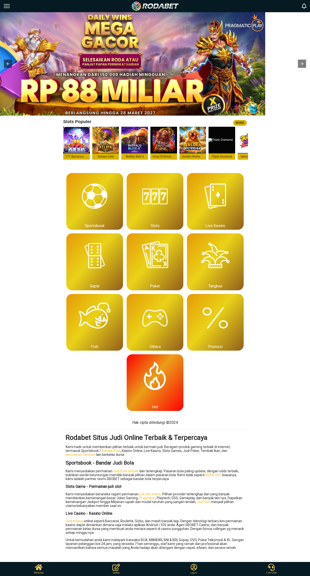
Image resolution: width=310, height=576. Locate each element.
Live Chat (271, 572)
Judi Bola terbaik (126, 471)
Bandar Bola (111, 451)
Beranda (39, 572)
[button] (8, 64)
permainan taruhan (80, 455)
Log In (193, 572)
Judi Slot (203, 502)
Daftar (116, 572)
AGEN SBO (213, 475)
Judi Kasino (74, 521)
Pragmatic (147, 498)
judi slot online (150, 494)
